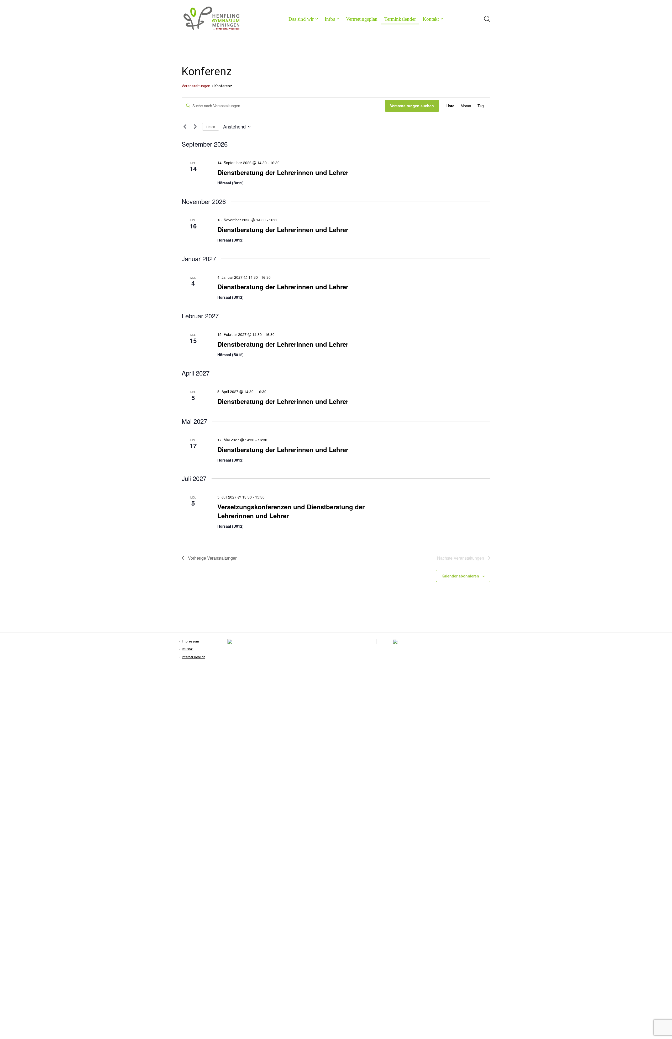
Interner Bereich (193, 657)
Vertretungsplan (361, 19)
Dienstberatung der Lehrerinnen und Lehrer (282, 172)
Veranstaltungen (196, 86)
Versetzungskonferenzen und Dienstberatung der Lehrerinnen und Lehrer (291, 511)
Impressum (190, 641)
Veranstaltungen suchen (412, 105)
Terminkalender (400, 19)
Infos (330, 19)
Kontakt (431, 19)
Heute (210, 126)
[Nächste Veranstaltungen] (195, 127)
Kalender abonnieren (460, 576)
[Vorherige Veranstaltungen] (185, 127)
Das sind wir (301, 19)
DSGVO (187, 649)
